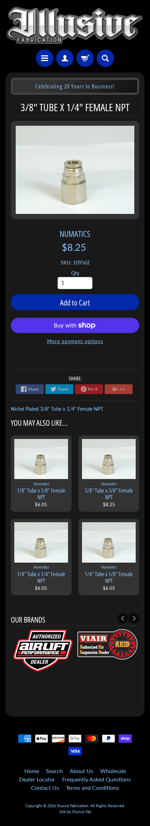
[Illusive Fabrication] (75, 26)
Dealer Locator (37, 779)
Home (31, 770)
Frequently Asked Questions (96, 779)
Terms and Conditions (92, 787)
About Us (81, 770)
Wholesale (113, 770)
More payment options (75, 341)
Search (54, 770)
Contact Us (45, 787)
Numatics (75, 233)
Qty (75, 273)
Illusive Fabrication (72, 805)
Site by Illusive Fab (75, 811)
